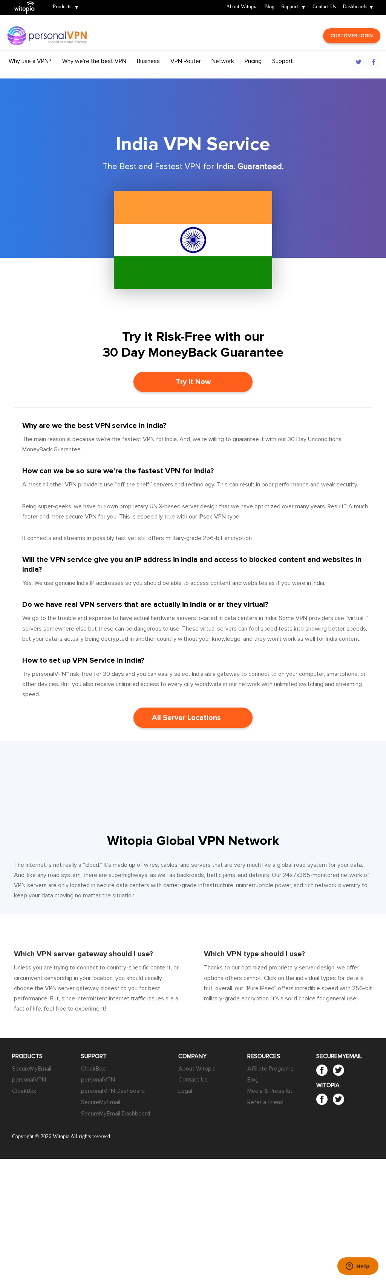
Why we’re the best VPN (94, 61)
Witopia (27, 2)
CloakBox (24, 1091)
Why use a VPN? (30, 61)
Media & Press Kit (270, 1091)
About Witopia (241, 7)
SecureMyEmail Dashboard (115, 1113)
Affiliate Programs (270, 1068)
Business (148, 61)
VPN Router (185, 61)
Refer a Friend (265, 1102)
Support (289, 7)
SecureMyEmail (31, 1068)
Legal (185, 1091)
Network (222, 61)
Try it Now (193, 381)
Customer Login (352, 36)
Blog (269, 7)
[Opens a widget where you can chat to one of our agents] (357, 1266)
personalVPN (29, 1079)
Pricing (253, 61)
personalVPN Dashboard (113, 1091)
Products (62, 7)
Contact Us (324, 7)
